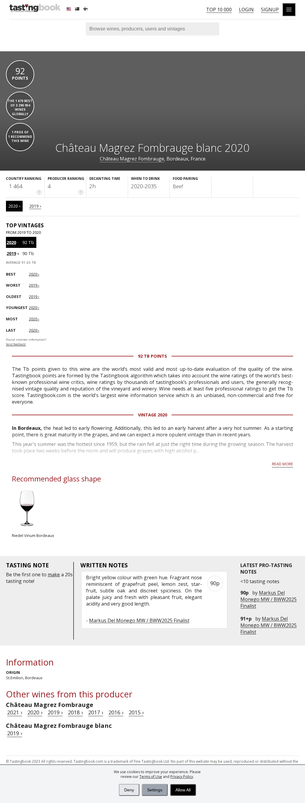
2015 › (136, 712)
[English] (69, 10)
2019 (11, 253)
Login (246, 9)
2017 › (95, 712)
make (54, 574)
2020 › (14, 206)
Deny (129, 789)
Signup (270, 9)
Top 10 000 (219, 9)
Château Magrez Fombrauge (132, 158)
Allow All (183, 789)
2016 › (115, 712)
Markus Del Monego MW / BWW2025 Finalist (268, 599)
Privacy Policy (181, 776)
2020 (11, 242)
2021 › (14, 712)
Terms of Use (150, 776)
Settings (154, 789)
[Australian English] (78, 10)
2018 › (75, 712)
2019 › (35, 206)
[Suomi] (86, 10)
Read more (282, 464)
